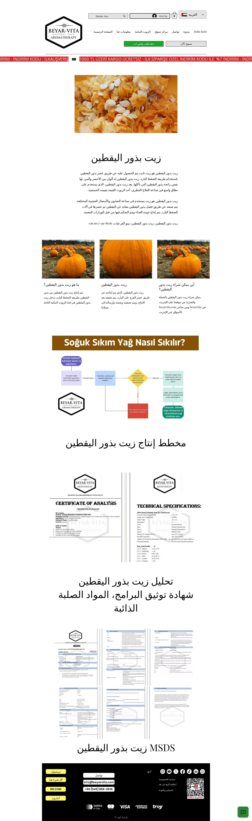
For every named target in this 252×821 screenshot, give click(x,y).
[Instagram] (162, 771)
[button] (174, 15)
